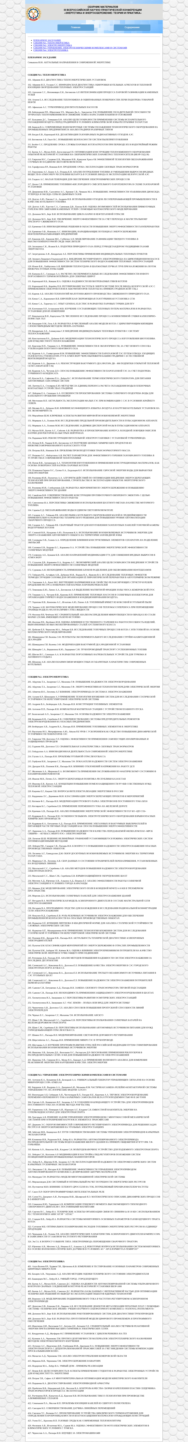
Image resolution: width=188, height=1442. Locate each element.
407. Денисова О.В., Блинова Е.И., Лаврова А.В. (93, 1307)
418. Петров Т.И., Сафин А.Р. (87, 1378)
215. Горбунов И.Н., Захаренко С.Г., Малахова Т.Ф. (85, 761)
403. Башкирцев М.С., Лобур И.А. (63, 1279)
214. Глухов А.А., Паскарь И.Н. (67, 756)
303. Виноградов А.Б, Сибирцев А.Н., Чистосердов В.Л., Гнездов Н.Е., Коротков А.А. (88, 1096)
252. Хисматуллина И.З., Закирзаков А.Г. (79, 1003)
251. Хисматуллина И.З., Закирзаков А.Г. (82, 998)
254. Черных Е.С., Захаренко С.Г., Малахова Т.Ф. (65, 1015)
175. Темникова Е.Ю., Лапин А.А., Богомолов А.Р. (91, 590)
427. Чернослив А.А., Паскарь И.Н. (64, 1433)
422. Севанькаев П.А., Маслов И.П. (79, 1403)
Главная (75, 27)
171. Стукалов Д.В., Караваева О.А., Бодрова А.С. (93, 563)
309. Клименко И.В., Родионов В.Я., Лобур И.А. (90, 1142)
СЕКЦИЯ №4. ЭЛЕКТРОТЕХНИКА (50, 50)
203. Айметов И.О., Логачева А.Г (80, 692)
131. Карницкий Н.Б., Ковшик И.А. (77, 281)
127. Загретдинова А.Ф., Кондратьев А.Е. (87, 254)
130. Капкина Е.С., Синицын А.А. (88, 275)
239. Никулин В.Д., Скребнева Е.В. (86, 916)
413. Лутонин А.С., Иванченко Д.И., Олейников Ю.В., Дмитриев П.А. (90, 1348)
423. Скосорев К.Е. (71, 1408)
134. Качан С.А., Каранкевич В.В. (81, 299)
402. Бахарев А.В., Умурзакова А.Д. (88, 1274)
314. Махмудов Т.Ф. (76, 1177)
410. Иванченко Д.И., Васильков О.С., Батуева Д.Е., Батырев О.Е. (88, 1327)
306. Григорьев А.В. (88, 1118)
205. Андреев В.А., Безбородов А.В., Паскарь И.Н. (75, 704)
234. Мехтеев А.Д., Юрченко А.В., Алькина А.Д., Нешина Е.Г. (84, 882)
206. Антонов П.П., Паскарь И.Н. (85, 709)
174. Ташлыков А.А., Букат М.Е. (90, 583)
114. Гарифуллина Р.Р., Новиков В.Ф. (83, 167)
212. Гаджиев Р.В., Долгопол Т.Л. (81, 746)
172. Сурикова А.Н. (89, 570)
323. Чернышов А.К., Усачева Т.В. (94, 1235)
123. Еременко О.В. (93, 226)
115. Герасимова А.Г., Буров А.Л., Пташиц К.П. (90, 173)
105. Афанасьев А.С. (63, 107)
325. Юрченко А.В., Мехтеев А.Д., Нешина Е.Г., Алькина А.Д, (94, 1247)
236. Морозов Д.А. (79, 896)
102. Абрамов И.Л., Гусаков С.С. (90, 86)
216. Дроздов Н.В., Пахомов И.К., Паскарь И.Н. (81, 766)
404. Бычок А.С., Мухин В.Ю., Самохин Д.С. (93, 1285)
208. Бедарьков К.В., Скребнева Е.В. (84, 720)
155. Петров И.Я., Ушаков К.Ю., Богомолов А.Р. (80, 444)
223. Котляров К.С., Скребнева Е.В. (77, 806)
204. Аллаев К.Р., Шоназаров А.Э (91, 698)
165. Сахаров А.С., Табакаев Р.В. (87, 517)
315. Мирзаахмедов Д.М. (87, 1182)
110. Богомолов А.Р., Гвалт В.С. (78, 139)
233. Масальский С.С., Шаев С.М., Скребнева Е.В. (77, 876)
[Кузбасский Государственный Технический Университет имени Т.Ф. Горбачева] (33, 21)
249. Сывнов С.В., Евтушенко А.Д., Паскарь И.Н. (87, 988)
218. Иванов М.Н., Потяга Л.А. (77, 779)
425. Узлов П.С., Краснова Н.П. (74, 1420)
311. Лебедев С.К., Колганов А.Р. (84, 1155)
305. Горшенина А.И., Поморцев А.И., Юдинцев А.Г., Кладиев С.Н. (82, 1111)
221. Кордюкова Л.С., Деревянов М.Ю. (86, 796)
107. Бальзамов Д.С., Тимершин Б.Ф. (88, 120)
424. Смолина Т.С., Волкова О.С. (88, 1414)
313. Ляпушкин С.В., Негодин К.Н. (82, 1170)
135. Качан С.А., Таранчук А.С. (81, 304)
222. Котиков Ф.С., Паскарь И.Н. (87, 801)
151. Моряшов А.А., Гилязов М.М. (92, 420)
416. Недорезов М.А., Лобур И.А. (65, 1366)
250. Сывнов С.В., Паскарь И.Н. (91, 993)
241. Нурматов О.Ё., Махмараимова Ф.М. (87, 931)
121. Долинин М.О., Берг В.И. (76, 214)
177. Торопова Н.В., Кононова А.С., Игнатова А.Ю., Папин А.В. (90, 602)
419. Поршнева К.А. (68, 1383)
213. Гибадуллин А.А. (80, 751)
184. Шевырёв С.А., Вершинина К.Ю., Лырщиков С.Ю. (87, 649)
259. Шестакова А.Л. (92, 1046)
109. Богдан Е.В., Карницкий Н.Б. (80, 134)
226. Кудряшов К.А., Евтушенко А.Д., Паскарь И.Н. (87, 824)
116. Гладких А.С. (79, 179)
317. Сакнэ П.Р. (66, 1192)
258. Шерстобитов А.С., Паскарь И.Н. (70, 1040)
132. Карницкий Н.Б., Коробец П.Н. (91, 287)
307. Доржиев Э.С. (92, 1125)
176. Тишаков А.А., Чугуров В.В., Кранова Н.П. (90, 596)
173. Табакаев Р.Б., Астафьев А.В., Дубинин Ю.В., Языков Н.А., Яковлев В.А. (94, 576)
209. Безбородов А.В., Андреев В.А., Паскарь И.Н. (83, 726)
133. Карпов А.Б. (88, 294)
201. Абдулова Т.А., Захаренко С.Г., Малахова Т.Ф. (82, 682)
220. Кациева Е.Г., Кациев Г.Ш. (75, 791)
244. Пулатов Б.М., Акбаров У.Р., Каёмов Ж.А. (90, 951)
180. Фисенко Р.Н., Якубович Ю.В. (91, 623)
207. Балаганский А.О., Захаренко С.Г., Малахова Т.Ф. (79, 714)
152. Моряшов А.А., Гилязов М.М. (89, 425)
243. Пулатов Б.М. (89, 945)
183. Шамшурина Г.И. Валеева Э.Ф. (79, 644)
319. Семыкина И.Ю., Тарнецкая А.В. (87, 1205)
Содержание (132, 27)
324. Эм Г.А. (83, 1241)
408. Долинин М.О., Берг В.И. (91, 1314)
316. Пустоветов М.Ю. (88, 1187)
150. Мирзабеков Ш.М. (81, 415)
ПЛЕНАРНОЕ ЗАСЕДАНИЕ (47, 40)
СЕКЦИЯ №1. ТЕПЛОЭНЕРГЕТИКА (51, 43)
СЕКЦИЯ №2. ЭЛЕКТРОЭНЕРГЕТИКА (52, 45)
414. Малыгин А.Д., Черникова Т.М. (77, 1356)
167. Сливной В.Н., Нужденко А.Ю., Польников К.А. (90, 533)
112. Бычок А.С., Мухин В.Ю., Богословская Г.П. (89, 153)
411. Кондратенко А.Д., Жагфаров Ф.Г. (77, 1333)
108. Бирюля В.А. (93, 128)
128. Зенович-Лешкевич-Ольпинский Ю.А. (94, 260)
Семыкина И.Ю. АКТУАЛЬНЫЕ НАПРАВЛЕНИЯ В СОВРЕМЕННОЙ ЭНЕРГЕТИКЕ (69, 62)
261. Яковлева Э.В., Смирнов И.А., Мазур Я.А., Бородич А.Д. (87, 1061)
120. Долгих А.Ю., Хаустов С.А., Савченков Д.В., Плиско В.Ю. (91, 208)
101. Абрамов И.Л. (67, 80)
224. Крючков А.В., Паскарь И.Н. (87, 811)
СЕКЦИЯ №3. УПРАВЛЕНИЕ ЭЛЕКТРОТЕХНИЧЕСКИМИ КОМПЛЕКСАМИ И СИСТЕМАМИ (80, 48)
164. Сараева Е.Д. (70, 510)
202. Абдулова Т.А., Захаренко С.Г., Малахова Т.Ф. (94, 687)
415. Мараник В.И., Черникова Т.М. (64, 1361)
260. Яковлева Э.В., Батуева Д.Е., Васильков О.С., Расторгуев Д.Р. (85, 1053)
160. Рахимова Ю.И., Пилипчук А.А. (89, 480)
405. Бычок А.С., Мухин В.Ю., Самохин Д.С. (92, 1292)
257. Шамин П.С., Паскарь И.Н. (80, 1035)
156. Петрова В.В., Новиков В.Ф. (79, 450)
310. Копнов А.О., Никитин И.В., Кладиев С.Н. (93, 1149)
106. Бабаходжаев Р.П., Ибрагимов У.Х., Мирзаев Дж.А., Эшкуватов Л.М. (89, 113)
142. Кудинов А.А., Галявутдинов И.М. (91, 356)
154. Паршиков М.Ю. (87, 438)
